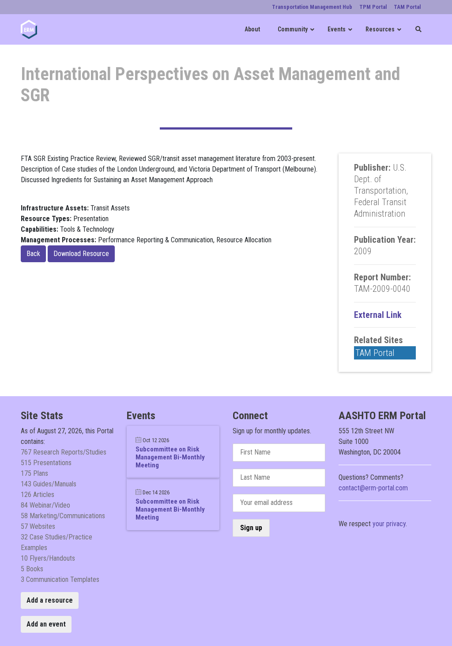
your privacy (389, 524)
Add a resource (49, 600)
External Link (378, 315)
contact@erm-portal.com (373, 488)
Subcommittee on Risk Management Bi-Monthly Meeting (170, 457)
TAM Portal (375, 353)
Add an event (46, 624)
